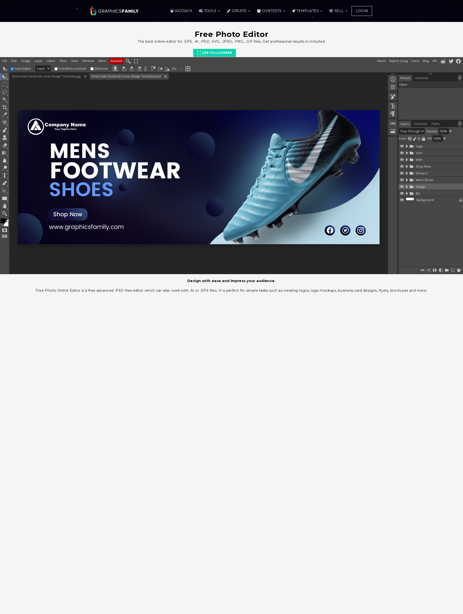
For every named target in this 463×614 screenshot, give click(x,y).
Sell (339, 11)
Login (362, 11)
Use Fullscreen (216, 52)
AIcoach (183, 11)
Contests (271, 11)
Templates (307, 11)
